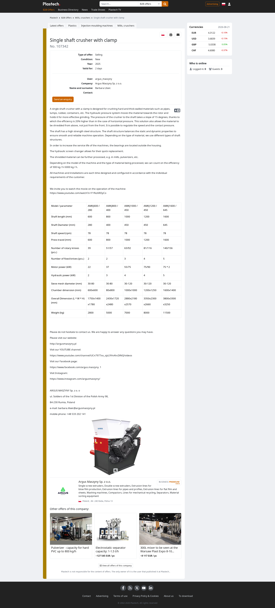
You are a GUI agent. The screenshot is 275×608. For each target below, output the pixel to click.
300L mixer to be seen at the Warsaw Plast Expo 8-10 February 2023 (159, 549)
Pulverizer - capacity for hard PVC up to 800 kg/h (70, 549)
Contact (86, 596)
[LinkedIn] (151, 588)
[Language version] (224, 4)
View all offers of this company (117, 565)
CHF (194, 50)
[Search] (165, 4)
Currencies (196, 27)
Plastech (54, 17)
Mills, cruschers (82, 17)
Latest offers (57, 25)
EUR (194, 32)
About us (169, 596)
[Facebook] (123, 588)
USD (194, 38)
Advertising (212, 4)
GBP (194, 44)
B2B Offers (49, 9)
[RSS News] (130, 588)
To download (186, 596)
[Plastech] (51, 3)
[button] (229, 4)
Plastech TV (115, 9)
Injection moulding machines (97, 25)
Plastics (72, 25)
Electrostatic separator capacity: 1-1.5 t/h (111, 549)
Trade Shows (98, 9)
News (85, 9)
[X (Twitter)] (137, 588)
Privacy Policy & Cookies (146, 596)
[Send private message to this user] (178, 34)
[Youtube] (144, 588)
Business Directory (68, 9)
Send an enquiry (63, 99)
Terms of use (120, 596)
